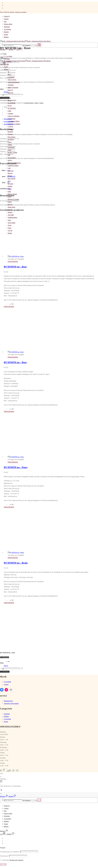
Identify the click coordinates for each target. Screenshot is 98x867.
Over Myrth (7, 682)
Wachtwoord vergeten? (16, 860)
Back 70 (10, 90)
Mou (9, 181)
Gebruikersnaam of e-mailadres (10, 852)
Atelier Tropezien (13, 87)
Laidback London (13, 165)
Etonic (10, 142)
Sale (5, 21)
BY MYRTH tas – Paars (15, 467)
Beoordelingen (9, 124)
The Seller (11, 215)
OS (8, 182)
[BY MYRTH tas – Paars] (37, 457)
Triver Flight (11, 223)
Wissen (6, 92)
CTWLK (10, 126)
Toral (9, 220)
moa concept (11, 178)
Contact (6, 19)
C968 (9, 111)
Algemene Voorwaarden (11, 703)
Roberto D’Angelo (13, 199)
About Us (7, 16)
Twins (9, 225)
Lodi (9, 168)
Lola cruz (10, 171)
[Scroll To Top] (1, 790)
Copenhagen (11, 118)
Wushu (10, 233)
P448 (9, 191)
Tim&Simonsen (12, 217)
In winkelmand (5, 98)
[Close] (1, 793)
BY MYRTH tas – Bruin (16, 563)
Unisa (9, 228)
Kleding (6, 32)
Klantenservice (8, 701)
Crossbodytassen (28, 103)
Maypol (10, 173)
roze (8, 170)
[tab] (51, 119)
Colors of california (13, 116)
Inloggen (3, 864)
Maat (2, 89)
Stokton (10, 212)
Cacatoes (10, 113)
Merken (6, 37)
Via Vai (10, 230)
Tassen (6, 34)
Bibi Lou (10, 92)
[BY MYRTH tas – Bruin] (37, 552)
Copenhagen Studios (14, 124)
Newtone (10, 184)
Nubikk (10, 186)
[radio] (9, 87)
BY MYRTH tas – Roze (15, 266)
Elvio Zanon (11, 137)
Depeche (10, 131)
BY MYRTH (12, 108)
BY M (9, 105)
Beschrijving (7, 119)
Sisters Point (11, 207)
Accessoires (7, 29)
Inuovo (10, 160)
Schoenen (7, 27)
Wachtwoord (4, 856)
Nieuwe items (8, 24)
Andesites (11, 85)
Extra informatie (9, 121)
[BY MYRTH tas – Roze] (37, 256)
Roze (8, 188)
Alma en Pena (12, 79)
